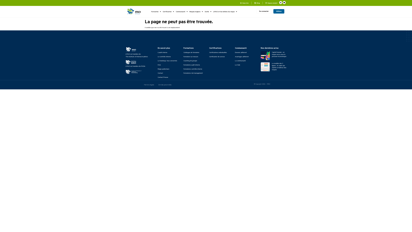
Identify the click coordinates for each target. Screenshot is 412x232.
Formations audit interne (191, 65)
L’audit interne (162, 52)
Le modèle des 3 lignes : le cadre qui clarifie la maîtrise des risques (279, 66)
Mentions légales (149, 85)
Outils (207, 12)
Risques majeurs (194, 12)
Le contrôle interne (164, 57)
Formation (154, 12)
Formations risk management (193, 73)
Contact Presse (163, 77)
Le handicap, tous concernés (167, 61)
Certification (167, 12)
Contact (160, 73)
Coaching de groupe (190, 61)
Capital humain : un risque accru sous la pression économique (279, 54)
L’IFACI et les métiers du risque (224, 12)
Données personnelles (164, 85)
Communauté (180, 12)
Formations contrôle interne (192, 69)
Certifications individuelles (218, 52)
